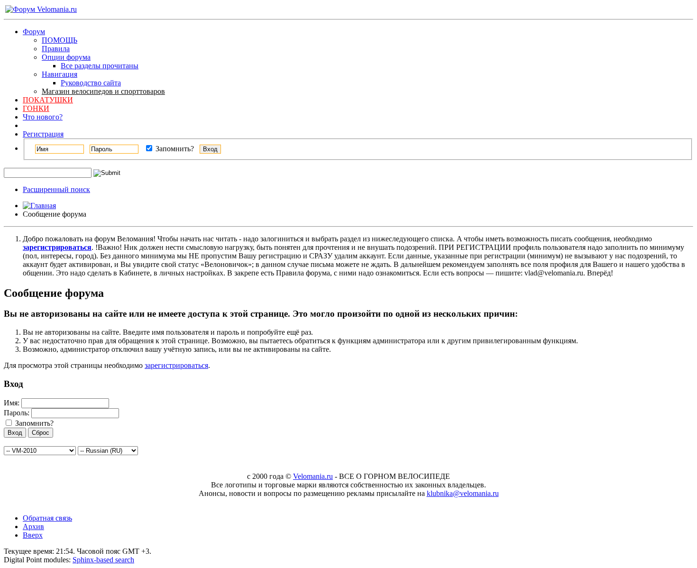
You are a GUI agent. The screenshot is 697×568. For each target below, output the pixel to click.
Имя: (11, 403)
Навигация (59, 74)
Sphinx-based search (103, 560)
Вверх (33, 535)
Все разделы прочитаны (99, 66)
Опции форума (66, 57)
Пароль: (16, 413)
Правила (56, 49)
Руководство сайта (91, 83)
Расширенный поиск (56, 189)
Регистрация (43, 134)
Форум (34, 31)
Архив (33, 526)
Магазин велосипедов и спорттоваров (103, 91)
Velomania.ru (313, 476)
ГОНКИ (36, 108)
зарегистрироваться (176, 365)
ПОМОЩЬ (59, 40)
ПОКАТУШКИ (48, 100)
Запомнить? (174, 149)
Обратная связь (47, 518)
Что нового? (43, 117)
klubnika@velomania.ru (463, 493)
